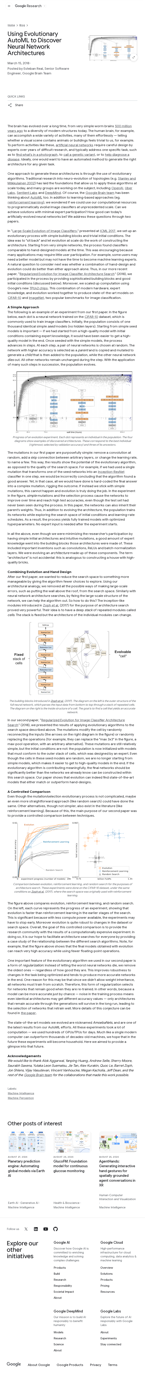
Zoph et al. (51, 605)
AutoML (36, 197)
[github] (55, 1229)
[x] (26, 1229)
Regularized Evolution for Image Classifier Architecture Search (67, 274)
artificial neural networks (74, 145)
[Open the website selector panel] (44, 6)
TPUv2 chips (39, 288)
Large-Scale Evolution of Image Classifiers (44, 231)
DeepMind (53, 193)
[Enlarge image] (133, 57)
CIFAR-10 (14, 298)
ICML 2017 (107, 231)
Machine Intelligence (21, 1093)
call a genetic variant (79, 155)
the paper (28, 1013)
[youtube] (45, 1229)
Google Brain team (100, 193)
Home (11, 25)
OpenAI (117, 188)
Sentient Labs (27, 193)
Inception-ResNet (111, 472)
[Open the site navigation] (9, 6)
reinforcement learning (25, 202)
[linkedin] (35, 1229)
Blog (22, 25)
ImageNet (36, 298)
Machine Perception (21, 1098)
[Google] (14, 1364)
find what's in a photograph (37, 155)
